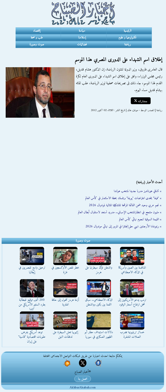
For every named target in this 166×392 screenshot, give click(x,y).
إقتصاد (36, 31)
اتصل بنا (82, 379)
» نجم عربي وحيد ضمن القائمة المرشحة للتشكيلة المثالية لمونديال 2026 (125, 205)
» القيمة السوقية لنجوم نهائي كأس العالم (140, 219)
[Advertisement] (83, 147)
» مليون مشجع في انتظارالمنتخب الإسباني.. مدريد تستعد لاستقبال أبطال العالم (119, 212)
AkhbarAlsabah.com (83, 387)
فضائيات (82, 44)
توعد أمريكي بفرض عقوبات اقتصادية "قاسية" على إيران (32, 336)
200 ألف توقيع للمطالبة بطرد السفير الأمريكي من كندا (32, 304)
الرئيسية (127, 31)
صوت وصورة (37, 44)
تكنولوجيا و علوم (127, 37)
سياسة (82, 31)
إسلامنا (82, 37)
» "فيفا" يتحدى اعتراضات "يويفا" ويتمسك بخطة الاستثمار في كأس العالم (123, 198)
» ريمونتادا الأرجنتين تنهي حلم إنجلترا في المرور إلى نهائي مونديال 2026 (123, 226)
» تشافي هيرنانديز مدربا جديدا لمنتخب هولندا (137, 191)
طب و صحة (37, 37)
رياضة (127, 44)
